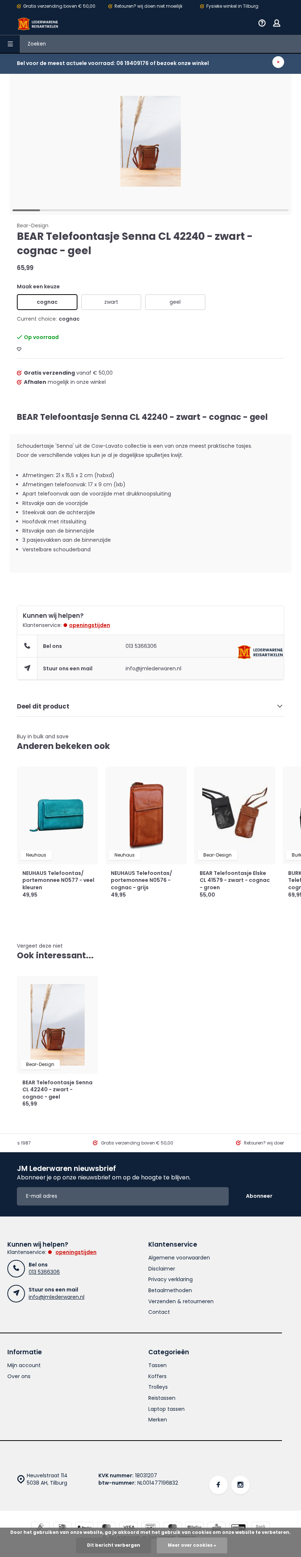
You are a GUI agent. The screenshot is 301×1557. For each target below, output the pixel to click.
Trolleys (158, 1387)
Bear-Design (32, 225)
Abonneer (259, 1196)
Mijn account (24, 1365)
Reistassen (161, 1398)
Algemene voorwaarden (179, 1257)
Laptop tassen (166, 1409)
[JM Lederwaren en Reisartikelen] (38, 24)
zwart (111, 302)
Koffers (157, 1376)
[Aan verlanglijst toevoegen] (19, 349)
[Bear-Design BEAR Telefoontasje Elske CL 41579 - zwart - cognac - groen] (234, 815)
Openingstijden (89, 625)
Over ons (18, 1376)
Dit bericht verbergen (113, 1545)
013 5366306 (141, 646)
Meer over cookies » (192, 1545)
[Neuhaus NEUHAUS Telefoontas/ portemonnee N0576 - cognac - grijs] (145, 815)
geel (175, 302)
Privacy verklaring (170, 1279)
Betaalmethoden (170, 1290)
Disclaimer (161, 1268)
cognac (47, 302)
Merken (157, 1419)
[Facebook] (218, 1485)
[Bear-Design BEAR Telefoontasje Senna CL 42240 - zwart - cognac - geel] (57, 1025)
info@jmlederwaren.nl (153, 668)
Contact (159, 1312)
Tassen (157, 1365)
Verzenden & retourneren (181, 1301)
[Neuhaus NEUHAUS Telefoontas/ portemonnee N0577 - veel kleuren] (57, 815)
